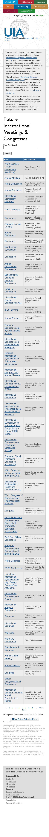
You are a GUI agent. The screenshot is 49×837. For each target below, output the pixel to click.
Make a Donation (12, 795)
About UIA (10, 2)
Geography (28, 38)
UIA (13, 26)
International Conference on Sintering (11, 596)
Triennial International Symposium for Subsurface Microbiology (11, 358)
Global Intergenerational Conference (12, 681)
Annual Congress (12, 190)
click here (35, 90)
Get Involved (39, 6)
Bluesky (12, 787)
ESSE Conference (13, 568)
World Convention (13, 184)
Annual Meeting (12, 178)
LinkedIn (12, 784)
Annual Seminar (12, 665)
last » (24, 710)
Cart (33, 16)
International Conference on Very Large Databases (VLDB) (11, 445)
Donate (41, 16)
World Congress (12, 210)
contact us (10, 93)
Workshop (9, 633)
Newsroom (10, 10)
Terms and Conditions (14, 803)
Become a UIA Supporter (15, 792)
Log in (17, 16)
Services (41, 2)
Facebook (12, 782)
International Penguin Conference (10, 607)
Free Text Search (10, 145)
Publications (26, 2)
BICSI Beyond (11, 310)
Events (8, 6)
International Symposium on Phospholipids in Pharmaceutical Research (12, 409)
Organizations (10, 38)
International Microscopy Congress (10, 199)
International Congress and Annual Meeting (12, 372)
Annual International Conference (10, 267)
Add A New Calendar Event (25, 719)
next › (41, 708)
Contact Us (10, 779)
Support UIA (26, 10)
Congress (9, 511)
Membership (22, 6)
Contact (25, 16)
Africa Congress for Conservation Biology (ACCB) (12, 473)
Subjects (37, 38)
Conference (10, 218)
